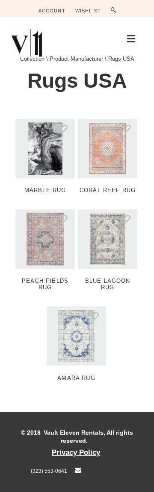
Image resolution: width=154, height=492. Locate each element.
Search (115, 10)
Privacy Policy (76, 452)
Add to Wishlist (65, 128)
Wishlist (88, 10)
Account (51, 10)
